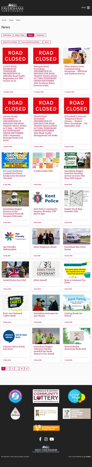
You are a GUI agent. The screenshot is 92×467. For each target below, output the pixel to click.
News (30, 35)
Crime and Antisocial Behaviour (31, 42)
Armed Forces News (10, 42)
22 (22, 369)
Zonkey (88, 456)
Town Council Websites (75, 456)
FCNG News (7, 35)
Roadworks (40, 35)
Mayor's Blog (20, 35)
